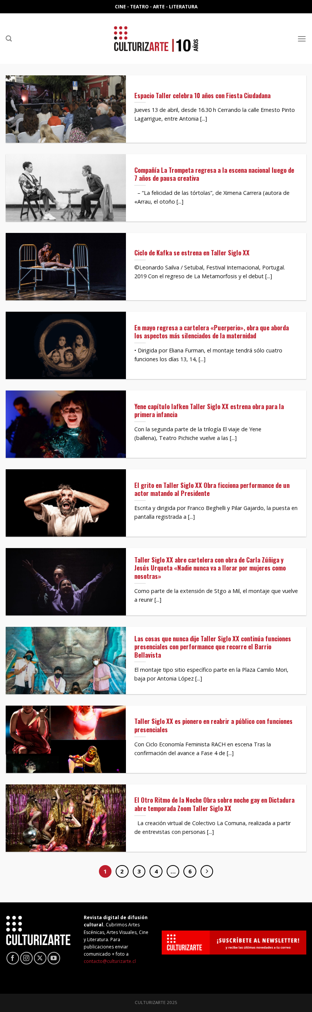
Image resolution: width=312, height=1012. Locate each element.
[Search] (9, 38)
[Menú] (301, 38)
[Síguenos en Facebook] (12, 958)
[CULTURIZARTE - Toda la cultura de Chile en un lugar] (156, 38)
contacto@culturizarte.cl (110, 961)
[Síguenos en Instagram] (26, 958)
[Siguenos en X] (40, 958)
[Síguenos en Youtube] (54, 958)
